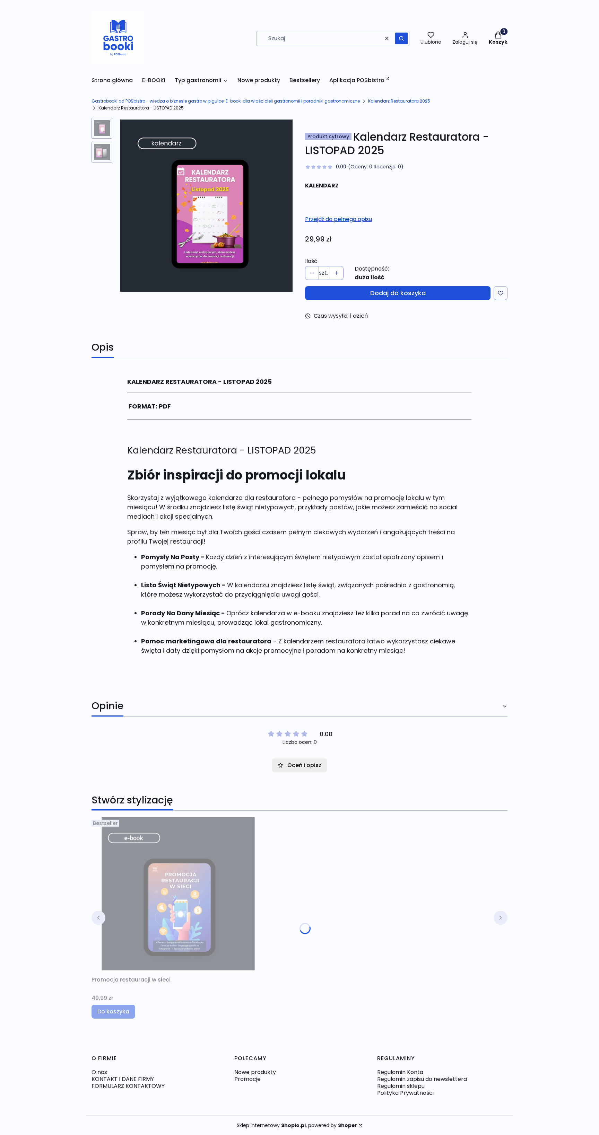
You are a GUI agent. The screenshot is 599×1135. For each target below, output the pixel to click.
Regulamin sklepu (401, 1086)
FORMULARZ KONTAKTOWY (128, 1086)
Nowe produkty (255, 1072)
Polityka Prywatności (405, 1093)
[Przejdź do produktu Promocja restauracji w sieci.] (178, 895)
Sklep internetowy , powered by (297, 1125)
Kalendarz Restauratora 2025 (399, 101)
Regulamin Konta (400, 1072)
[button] (401, 38)
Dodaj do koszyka (398, 293)
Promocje (247, 1079)
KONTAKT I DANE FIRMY (123, 1079)
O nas (99, 1072)
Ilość (311, 261)
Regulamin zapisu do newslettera (422, 1079)
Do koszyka (113, 1011)
